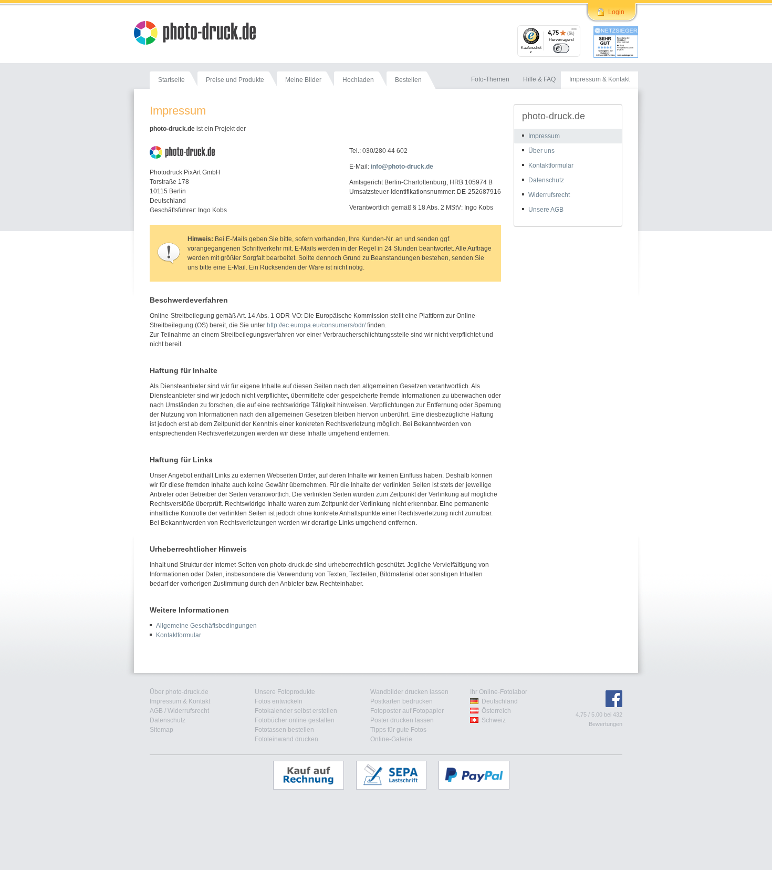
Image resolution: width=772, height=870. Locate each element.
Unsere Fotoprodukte (285, 692)
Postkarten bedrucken (401, 701)
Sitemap (161, 729)
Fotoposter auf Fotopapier (407, 710)
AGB (156, 710)
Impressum (544, 136)
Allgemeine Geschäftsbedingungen (206, 625)
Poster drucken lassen (402, 720)
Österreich (496, 710)
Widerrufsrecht (549, 195)
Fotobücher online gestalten (295, 720)
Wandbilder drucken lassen (409, 692)
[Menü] (574, 31)
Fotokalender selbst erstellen (296, 710)
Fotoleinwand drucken (286, 739)
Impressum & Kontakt (180, 701)
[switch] (561, 48)
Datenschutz (546, 180)
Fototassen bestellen (284, 729)
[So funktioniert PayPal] (479, 775)
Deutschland (500, 701)
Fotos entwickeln (278, 701)
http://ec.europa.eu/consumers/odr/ (316, 325)
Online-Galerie (391, 739)
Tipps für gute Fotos (398, 729)
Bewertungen (605, 724)
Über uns (541, 150)
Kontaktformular (178, 635)
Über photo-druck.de (179, 692)
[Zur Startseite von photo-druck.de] (200, 34)
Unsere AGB (546, 209)
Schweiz (494, 720)
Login (616, 12)
